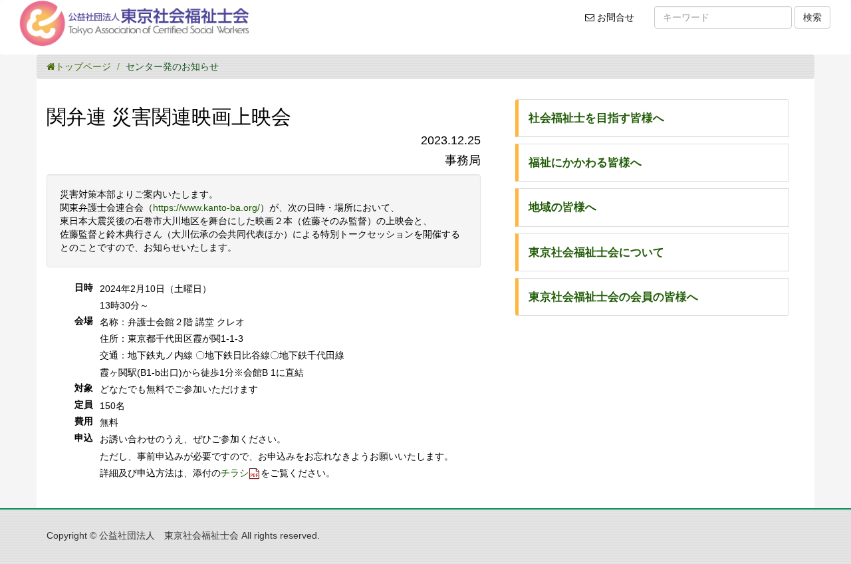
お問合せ (618, 22)
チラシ (235, 473)
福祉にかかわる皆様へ (585, 162)
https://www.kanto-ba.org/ (206, 207)
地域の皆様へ (562, 207)
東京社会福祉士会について (596, 252)
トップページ (83, 66)
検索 (812, 17)
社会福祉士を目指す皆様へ (596, 118)
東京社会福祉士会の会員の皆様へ (613, 297)
